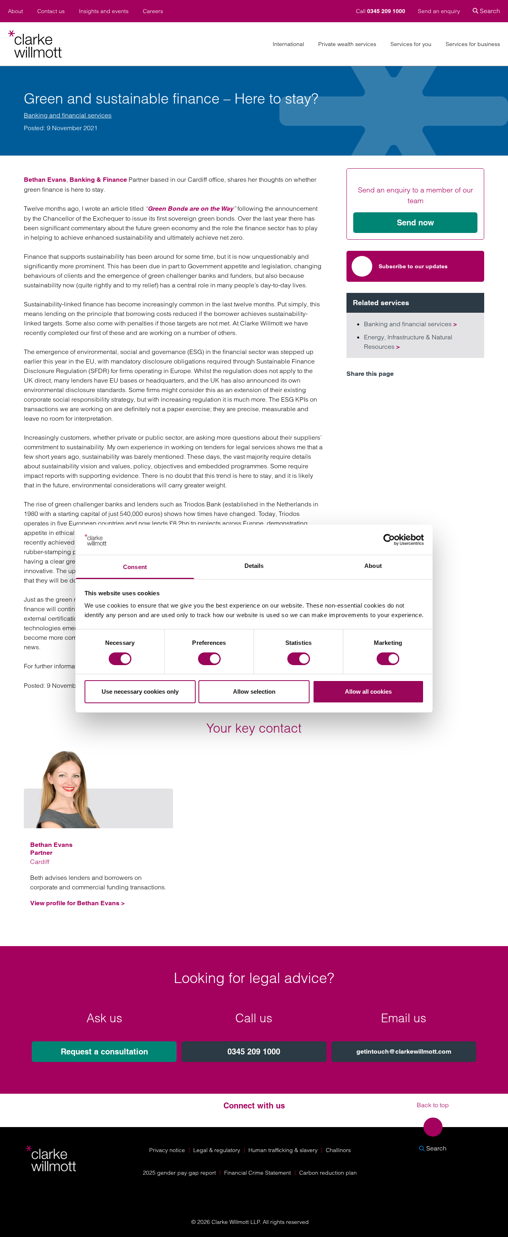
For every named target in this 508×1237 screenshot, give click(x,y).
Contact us (51, 11)
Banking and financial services (68, 115)
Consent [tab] (135, 567)
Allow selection (254, 691)
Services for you (411, 44)
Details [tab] (254, 565)
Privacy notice (167, 1150)
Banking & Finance (98, 179)
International (288, 44)
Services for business (473, 44)
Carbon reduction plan (328, 1172)
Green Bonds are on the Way (190, 208)
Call (380, 11)
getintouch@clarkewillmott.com (403, 1051)
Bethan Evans (45, 179)
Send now (415, 222)
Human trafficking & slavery (283, 1150)
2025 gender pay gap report (179, 1172)
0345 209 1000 (253, 1051)
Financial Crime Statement (257, 1172)
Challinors (338, 1150)
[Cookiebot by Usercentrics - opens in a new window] (389, 540)
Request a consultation (104, 1051)
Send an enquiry (439, 11)
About (15, 11)
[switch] (209, 658)
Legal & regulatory (216, 1150)
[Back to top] (433, 1127)
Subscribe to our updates (413, 266)
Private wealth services (347, 44)
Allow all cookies (368, 691)
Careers (153, 11)
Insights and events (104, 11)
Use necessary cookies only (140, 691)
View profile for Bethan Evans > (77, 903)
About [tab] (373, 565)
